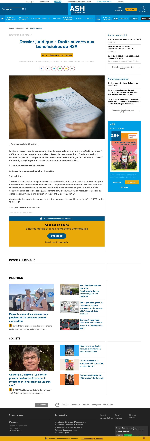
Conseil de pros (124, 18)
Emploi (103, 415)
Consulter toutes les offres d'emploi (123, 68)
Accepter (128, 436)
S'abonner (131, 9)
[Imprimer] (72, 68)
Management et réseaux (68, 18)
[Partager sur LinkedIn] (53, 68)
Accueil (11, 28)
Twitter (64, 405)
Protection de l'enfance (23, 18)
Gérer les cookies (132, 416)
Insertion (46, 19)
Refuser (120, 436)
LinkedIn (85, 405)
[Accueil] (2, 18)
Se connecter (63, 242)
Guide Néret (44, 2)
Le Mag (98, 18)
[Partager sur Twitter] (47, 68)
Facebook (75, 405)
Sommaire (117, 182)
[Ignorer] (144, 438)
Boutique (30, 2)
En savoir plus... (138, 436)
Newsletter (119, 11)
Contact (120, 2)
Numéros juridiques (106, 18)
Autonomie (35, 19)
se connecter (143, 11)
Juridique (57, 19)
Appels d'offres (105, 2)
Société (79, 19)
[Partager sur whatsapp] (60, 68)
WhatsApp (108, 405)
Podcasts (89, 19)
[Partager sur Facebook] (41, 68)
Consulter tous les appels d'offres (123, 111)
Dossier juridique (36, 28)
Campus (57, 1)
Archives (124, 187)
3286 (26, 28)
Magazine (19, 28)
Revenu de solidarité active (23, 144)
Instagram (96, 405)
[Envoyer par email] (66, 68)
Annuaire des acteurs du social (79, 2)
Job (115, 19)
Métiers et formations (11, 18)
